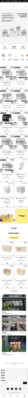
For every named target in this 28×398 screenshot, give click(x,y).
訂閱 (25, 382)
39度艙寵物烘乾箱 (21, 198)
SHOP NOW (14, 237)
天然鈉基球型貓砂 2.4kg (7, 175)
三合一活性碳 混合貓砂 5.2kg (21, 128)
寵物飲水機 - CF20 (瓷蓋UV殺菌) (7, 199)
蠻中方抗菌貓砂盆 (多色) (7, 281)
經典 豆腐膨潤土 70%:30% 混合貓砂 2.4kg (7, 151)
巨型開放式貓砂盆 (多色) (21, 258)
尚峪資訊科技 (17, 392)
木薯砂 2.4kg (7, 105)
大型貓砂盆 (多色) (7, 257)
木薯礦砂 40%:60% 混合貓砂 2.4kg (21, 151)
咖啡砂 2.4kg (21, 105)
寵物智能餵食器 (21, 174)
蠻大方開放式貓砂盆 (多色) (21, 281)
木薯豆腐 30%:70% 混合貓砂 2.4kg (7, 82)
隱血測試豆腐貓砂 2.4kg (7, 128)
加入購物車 (7, 88)
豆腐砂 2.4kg (21, 82)
